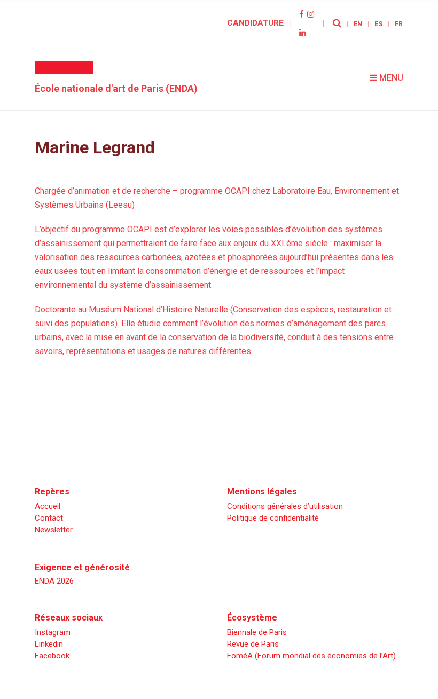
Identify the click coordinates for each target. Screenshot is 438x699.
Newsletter (54, 530)
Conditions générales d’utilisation (285, 506)
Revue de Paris (253, 644)
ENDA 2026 (54, 581)
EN (358, 24)
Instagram (53, 632)
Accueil (47, 506)
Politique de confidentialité (273, 518)
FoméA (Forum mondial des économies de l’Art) (311, 656)
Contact (49, 518)
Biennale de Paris (257, 632)
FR (399, 24)
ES (378, 24)
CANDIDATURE (255, 23)
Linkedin (49, 644)
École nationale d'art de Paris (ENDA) (116, 88)
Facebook (52, 656)
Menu (390, 78)
